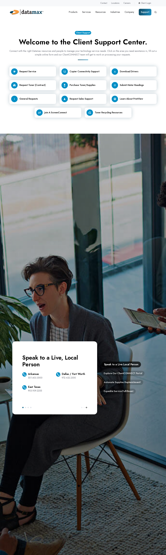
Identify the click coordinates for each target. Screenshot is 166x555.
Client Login (145, 3)
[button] (155, 12)
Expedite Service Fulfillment (30, 407)
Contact (103, 3)
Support (145, 12)
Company (129, 12)
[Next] (86, 407)
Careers (126, 3)
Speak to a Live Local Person (23, 407)
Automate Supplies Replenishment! (28, 407)
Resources (100, 12)
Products (73, 12)
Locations (115, 3)
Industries (115, 12)
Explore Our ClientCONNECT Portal (25, 407)
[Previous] (82, 407)
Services (86, 12)
